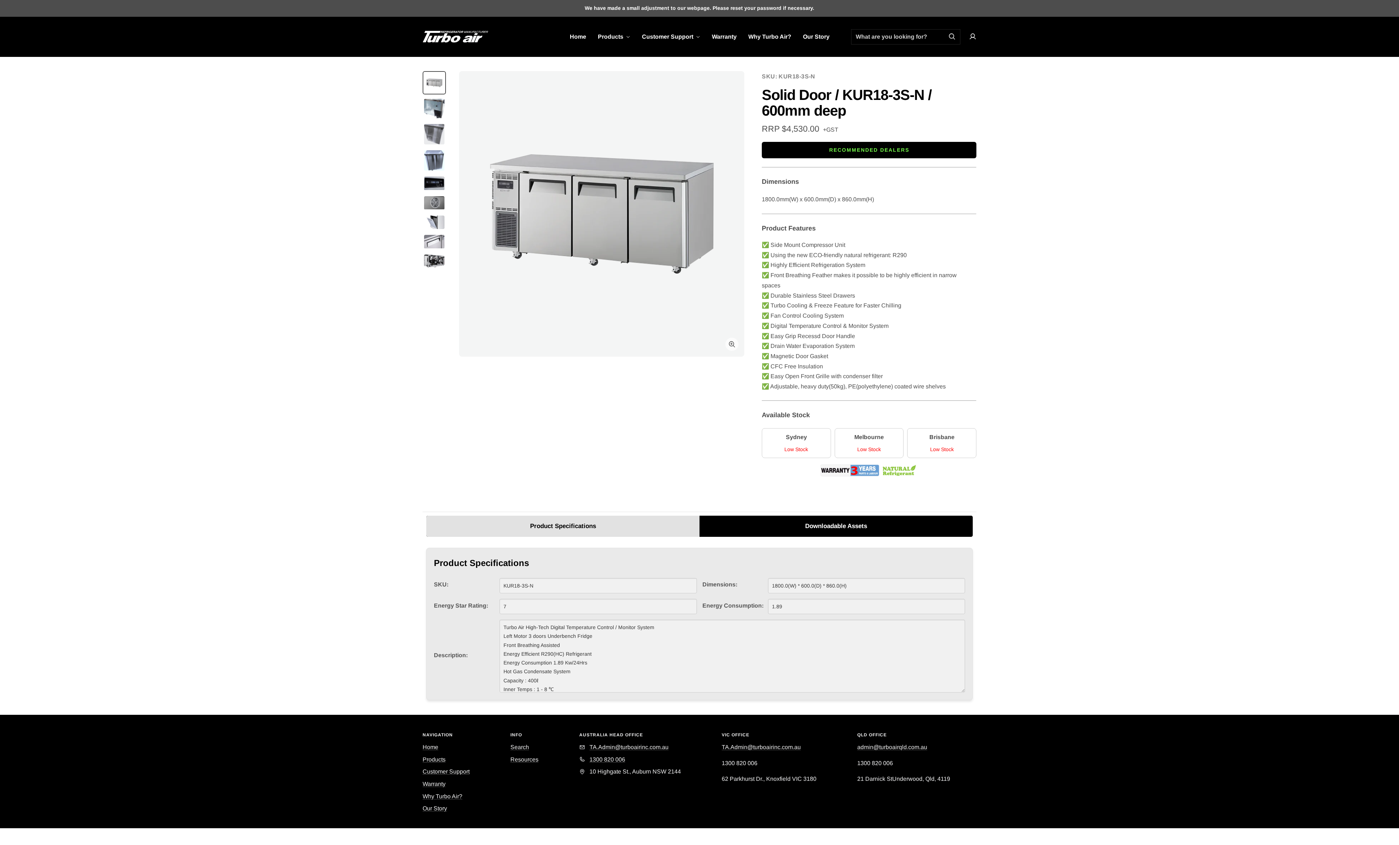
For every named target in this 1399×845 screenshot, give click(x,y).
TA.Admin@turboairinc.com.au (761, 747)
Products (611, 37)
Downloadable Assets (836, 526)
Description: (451, 655)
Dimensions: (719, 584)
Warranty (724, 37)
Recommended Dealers (869, 150)
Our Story (816, 37)
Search (519, 747)
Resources (524, 759)
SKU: (441, 584)
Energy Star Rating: (461, 605)
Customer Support (668, 37)
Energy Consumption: (733, 605)
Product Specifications (563, 526)
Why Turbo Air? (769, 37)
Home (578, 37)
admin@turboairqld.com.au (892, 747)
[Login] (972, 36)
